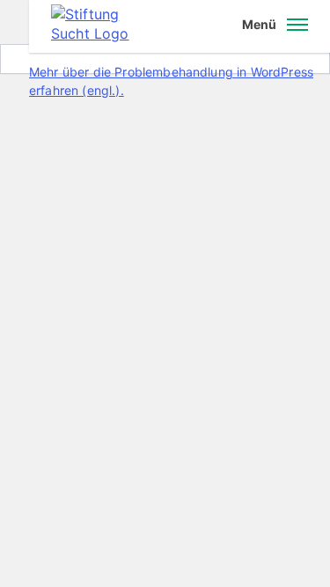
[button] (275, 26)
